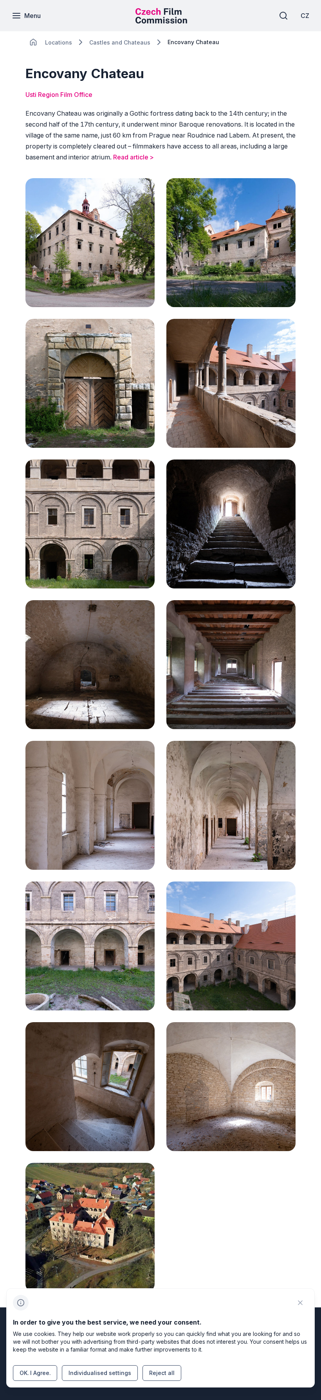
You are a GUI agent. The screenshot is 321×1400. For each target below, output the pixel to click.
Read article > (133, 157)
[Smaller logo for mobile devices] (161, 21)
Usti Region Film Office (58, 94)
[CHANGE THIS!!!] (33, 42)
